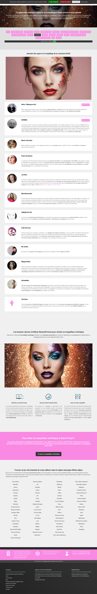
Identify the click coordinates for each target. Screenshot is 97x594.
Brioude (15, 515)
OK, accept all (54, 2)
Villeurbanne (81, 523)
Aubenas (15, 495)
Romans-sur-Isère (59, 515)
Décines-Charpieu (37, 481)
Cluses (15, 535)
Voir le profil (86, 104)
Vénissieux (81, 509)
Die (37, 484)
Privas (59, 504)
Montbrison (37, 535)
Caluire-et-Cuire (15, 521)
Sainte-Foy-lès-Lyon (59, 521)
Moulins (59, 487)
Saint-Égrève (59, 523)
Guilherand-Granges (37, 504)
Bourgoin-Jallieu (15, 512)
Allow (54, 41)
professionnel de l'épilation (43, 37)
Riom (59, 509)
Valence (81, 504)
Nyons (59, 490)
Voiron (81, 526)
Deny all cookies (65, 2)
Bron (15, 518)
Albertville (15, 484)
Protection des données (11, 583)
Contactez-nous (9, 587)
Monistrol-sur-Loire (37, 532)
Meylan (37, 526)
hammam (30, 35)
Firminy (37, 490)
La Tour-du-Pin (37, 509)
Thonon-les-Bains (81, 498)
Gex (37, 495)
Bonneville (15, 504)
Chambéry (15, 526)
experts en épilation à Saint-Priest (51, 184)
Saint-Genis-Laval (59, 532)
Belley (15, 501)
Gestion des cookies (10, 585)
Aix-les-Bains (15, 481)
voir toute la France (11, 417)
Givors (37, 498)
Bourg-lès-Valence (15, 509)
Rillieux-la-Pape (59, 507)
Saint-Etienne (59, 526)
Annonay (15, 493)
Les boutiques (9, 577)
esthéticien (56, 32)
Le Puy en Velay (37, 512)
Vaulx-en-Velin (81, 507)
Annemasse (15, 490)
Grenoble (37, 501)
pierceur (67, 35)
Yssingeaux (81, 529)
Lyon (37, 521)
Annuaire (7, 574)
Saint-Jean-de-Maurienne (59, 535)
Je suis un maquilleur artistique (48, 454)
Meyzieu (37, 529)
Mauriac (37, 523)
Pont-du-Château (59, 501)
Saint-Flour (59, 529)
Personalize (76, 2)
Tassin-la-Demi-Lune (81, 493)
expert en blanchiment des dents (69, 32)
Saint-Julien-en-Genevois (81, 481)
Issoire (37, 507)
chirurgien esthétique (17, 32)
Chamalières (16, 523)
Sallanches (81, 487)
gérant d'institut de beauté (18, 35)
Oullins (59, 493)
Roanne (59, 512)
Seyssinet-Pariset (81, 490)
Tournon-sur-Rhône (81, 501)
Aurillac (15, 498)
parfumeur (52, 35)
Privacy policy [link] (84, 2)
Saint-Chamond (59, 518)
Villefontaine (81, 518)
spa (53, 37)
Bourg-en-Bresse (15, 507)
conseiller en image (46, 32)
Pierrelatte (59, 498)
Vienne (81, 515)
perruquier (59, 35)
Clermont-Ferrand (15, 532)
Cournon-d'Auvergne (15, 537)
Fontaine (37, 493)
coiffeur (37, 32)
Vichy (81, 512)
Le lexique (8, 589)
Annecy (15, 487)
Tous (8, 32)
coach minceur (28, 32)
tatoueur (58, 37)
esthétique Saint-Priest (40, 579)
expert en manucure (85, 32)
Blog (7, 579)
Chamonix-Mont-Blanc (15, 529)
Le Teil (37, 515)
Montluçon (59, 484)
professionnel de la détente (78, 35)
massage (45, 35)
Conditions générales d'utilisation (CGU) (14, 581)
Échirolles (37, 487)
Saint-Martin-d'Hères (81, 484)
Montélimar (59, 481)
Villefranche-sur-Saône (81, 521)
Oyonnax (59, 495)
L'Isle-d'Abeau (37, 518)
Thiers (81, 495)
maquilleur (37, 35)
